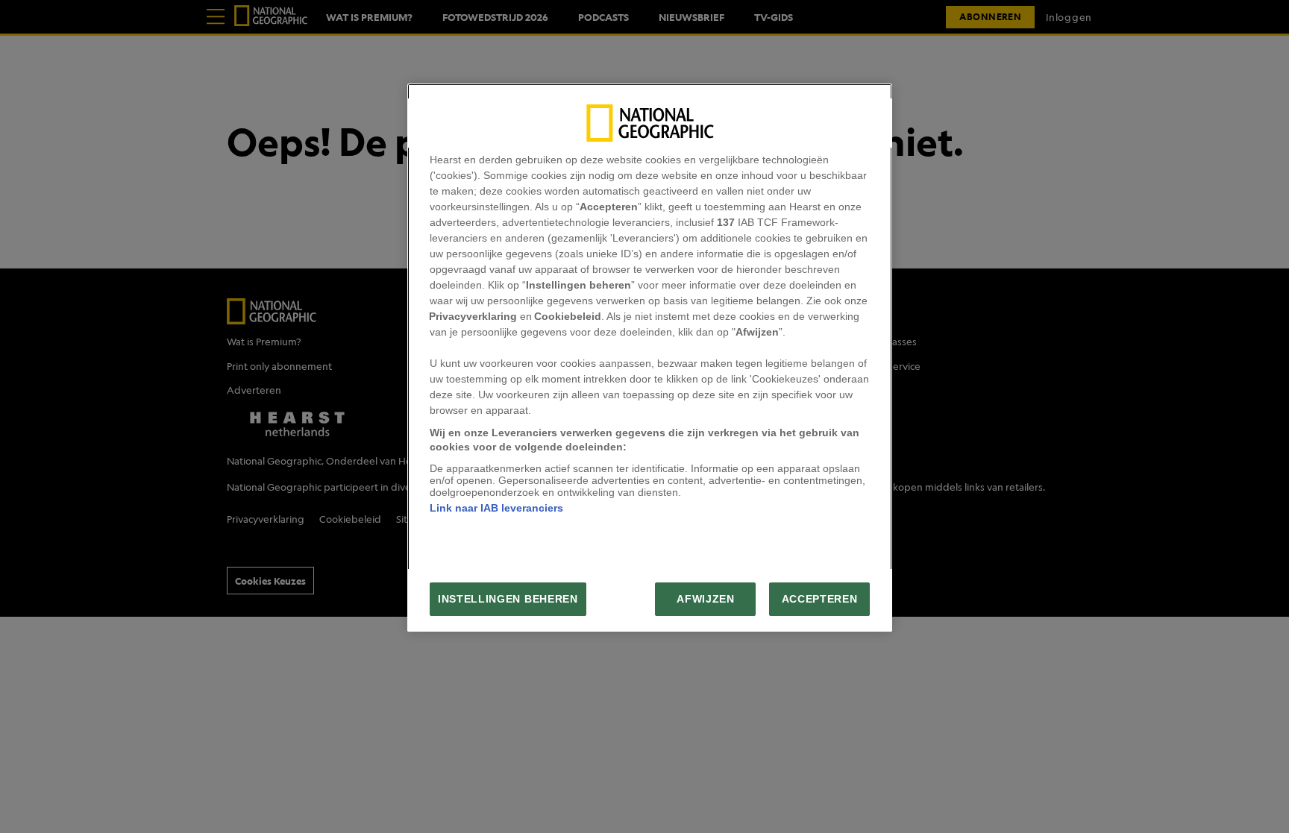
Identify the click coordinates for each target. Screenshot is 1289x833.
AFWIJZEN (705, 599)
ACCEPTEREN (820, 599)
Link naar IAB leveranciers (496, 508)
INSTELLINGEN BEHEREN (508, 599)
